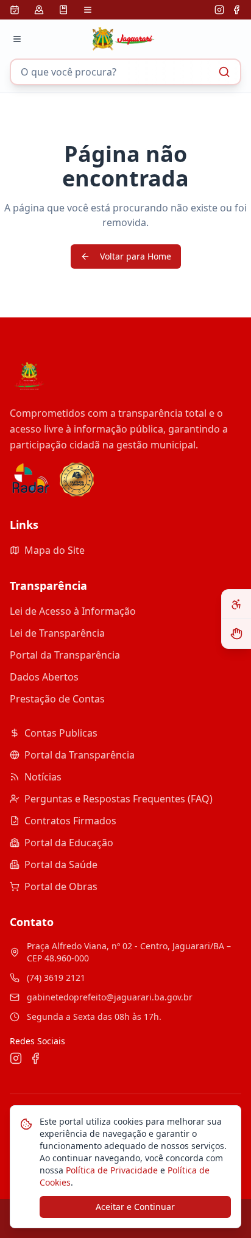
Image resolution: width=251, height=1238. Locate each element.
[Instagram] (219, 10)
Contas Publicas (60, 733)
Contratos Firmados (70, 820)
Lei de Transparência (57, 633)
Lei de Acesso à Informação (73, 611)
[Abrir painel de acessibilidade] (236, 604)
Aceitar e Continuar (135, 1206)
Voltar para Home (135, 256)
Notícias (43, 776)
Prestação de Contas (57, 699)
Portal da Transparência (65, 655)
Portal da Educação (68, 842)
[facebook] (236, 10)
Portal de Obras (60, 886)
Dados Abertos (44, 677)
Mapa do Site (54, 550)
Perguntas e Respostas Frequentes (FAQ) (118, 798)
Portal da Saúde (60, 864)
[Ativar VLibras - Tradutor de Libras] (236, 633)
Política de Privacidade (110, 1170)
